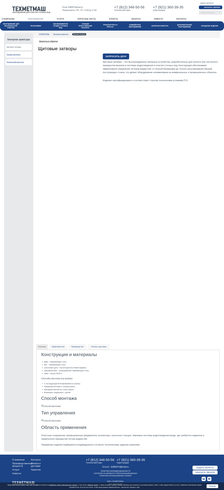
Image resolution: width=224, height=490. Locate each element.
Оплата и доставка (36, 464)
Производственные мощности (22, 464)
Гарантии (36, 469)
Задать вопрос (207, 3)
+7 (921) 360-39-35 (168, 7)
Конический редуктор (15, 62)
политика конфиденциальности (115, 471)
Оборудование (35, 19)
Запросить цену (115, 56)
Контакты (181, 19)
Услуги (60, 19)
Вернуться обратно (48, 41)
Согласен (212, 486)
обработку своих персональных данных (63, 485)
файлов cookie (93, 485)
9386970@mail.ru (75, 7)
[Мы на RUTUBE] (209, 479)
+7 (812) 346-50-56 (129, 7)
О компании (8, 19)
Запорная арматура (60, 34)
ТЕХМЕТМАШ (44, 34)
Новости (158, 19)
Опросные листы (86, 19)
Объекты (135, 19)
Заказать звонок (212, 7)
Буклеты (113, 19)
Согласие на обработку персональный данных (115, 473)
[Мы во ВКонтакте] (204, 479)
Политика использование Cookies (115, 476)
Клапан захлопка (13, 55)
